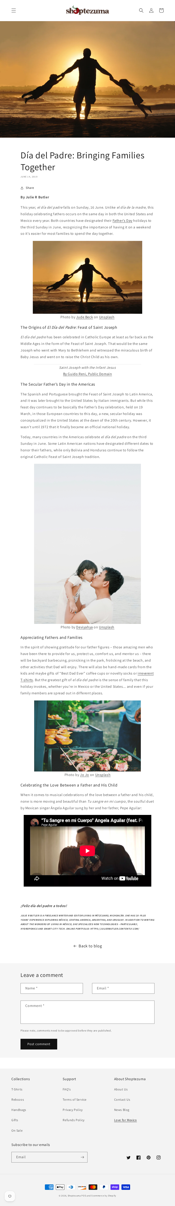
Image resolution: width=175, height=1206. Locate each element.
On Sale (17, 1130)
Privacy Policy (72, 1110)
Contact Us (122, 1099)
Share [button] (30, 188)
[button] (14, 10)
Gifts (14, 1120)
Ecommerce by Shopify (103, 1195)
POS (83, 1195)
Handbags (18, 1110)
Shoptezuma (74, 1195)
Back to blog (90, 945)
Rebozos (17, 1099)
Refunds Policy (73, 1120)
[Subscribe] (82, 1157)
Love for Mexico (125, 1120)
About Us (121, 1089)
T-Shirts (17, 1089)
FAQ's (67, 1089)
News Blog (121, 1110)
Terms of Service (75, 1099)
